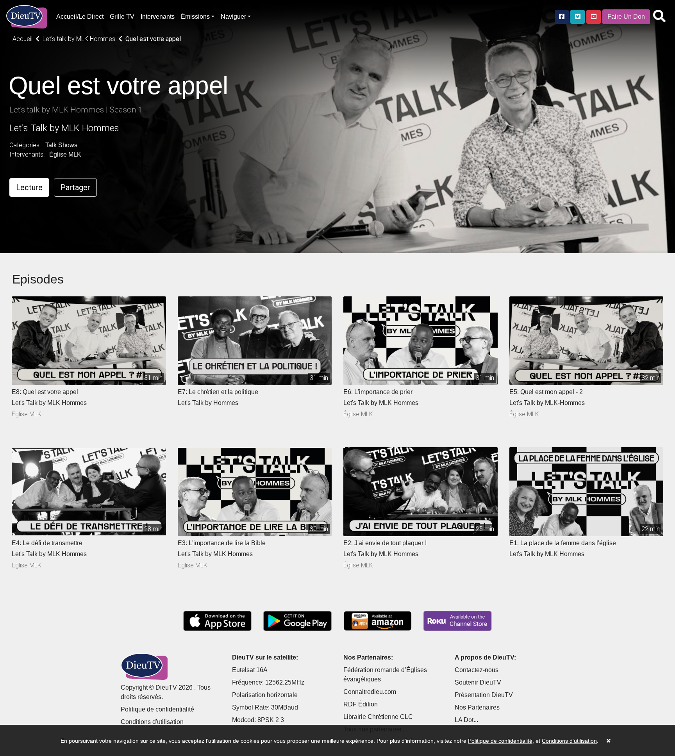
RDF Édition (360, 704)
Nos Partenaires (477, 707)
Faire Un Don (626, 16)
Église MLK (65, 154)
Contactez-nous (476, 670)
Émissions (195, 16)
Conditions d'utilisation (152, 722)
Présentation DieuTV (484, 695)
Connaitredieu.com (369, 691)
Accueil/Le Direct (80, 16)
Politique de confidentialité (157, 709)
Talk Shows (61, 145)
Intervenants (158, 16)
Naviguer (233, 16)
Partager (75, 187)
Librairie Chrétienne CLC (378, 716)
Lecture (29, 187)
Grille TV (122, 16)
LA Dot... (466, 720)
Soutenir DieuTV (478, 682)
